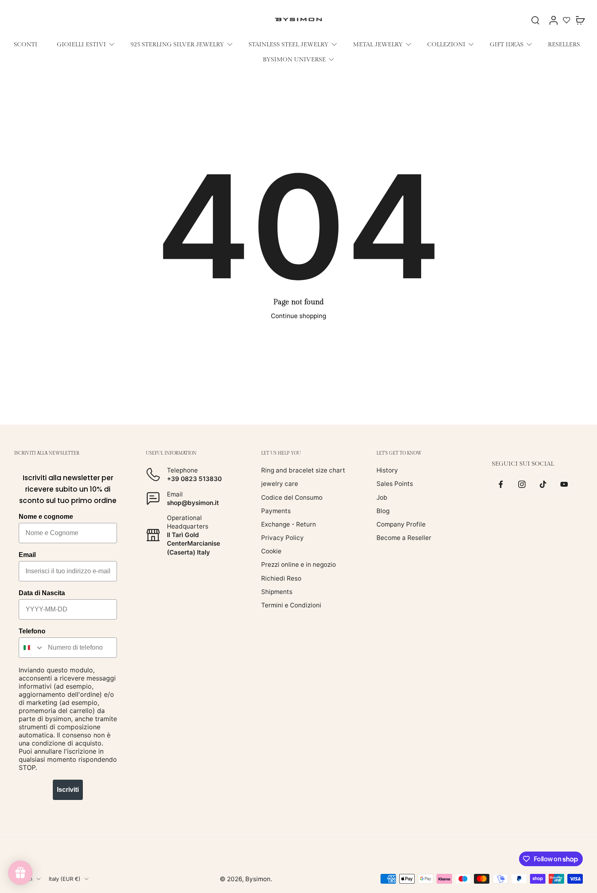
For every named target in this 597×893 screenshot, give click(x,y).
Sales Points (394, 484)
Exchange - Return (288, 524)
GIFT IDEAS (506, 44)
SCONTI (25, 44)
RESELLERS (564, 44)
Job (381, 497)
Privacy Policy (282, 538)
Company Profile (401, 524)
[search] (535, 20)
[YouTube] (564, 484)
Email (27, 554)
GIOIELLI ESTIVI (81, 44)
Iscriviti (68, 789)
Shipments (276, 591)
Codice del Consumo (291, 497)
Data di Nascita (42, 593)
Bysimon (257, 878)
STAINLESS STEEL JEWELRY (289, 44)
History (387, 470)
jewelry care (279, 484)
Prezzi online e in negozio (298, 564)
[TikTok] (543, 484)
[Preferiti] (566, 20)
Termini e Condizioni (291, 605)
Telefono (32, 631)
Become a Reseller (403, 538)
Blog (382, 510)
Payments (276, 510)
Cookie (271, 551)
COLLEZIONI (446, 44)
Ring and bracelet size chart (303, 470)
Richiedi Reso (281, 578)
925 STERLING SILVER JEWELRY (177, 44)
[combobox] (31, 647)
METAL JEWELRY (378, 44)
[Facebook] (501, 484)
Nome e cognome (46, 516)
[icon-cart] (580, 20)
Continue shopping (298, 316)
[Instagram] (522, 484)
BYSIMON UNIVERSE (294, 59)
